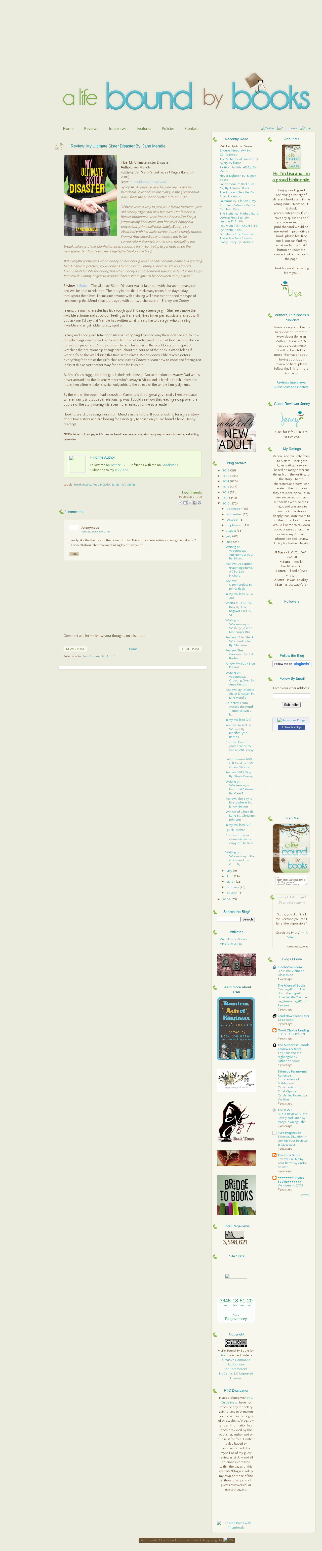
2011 (225, 498)
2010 (226, 503)
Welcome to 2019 (290, 1185)
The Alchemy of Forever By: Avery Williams (239, 161)
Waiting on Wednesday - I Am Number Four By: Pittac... (239, 552)
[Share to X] (189, 502)
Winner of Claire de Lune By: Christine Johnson (240, 815)
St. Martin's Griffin (123, 484)
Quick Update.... (236, 830)
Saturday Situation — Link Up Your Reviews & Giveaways (293, 1140)
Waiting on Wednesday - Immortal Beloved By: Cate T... (240, 787)
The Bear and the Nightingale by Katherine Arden (289, 1057)
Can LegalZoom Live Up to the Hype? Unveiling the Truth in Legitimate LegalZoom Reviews (293, 997)
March (231, 881)
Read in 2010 (101, 484)
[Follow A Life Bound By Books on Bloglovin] (291, 666)
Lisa (222, 1355)
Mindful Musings (231, 943)
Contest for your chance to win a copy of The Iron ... (239, 841)
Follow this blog (291, 727)
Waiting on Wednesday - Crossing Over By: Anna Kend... (240, 678)
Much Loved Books (233, 939)
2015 (226, 476)
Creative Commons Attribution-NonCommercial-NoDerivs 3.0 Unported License (236, 1369)
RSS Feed (121, 470)
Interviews (118, 128)
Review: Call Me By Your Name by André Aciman (292, 1163)
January (231, 892)
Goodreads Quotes (298, 946)
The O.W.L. (285, 1110)
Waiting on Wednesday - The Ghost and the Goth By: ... (240, 858)
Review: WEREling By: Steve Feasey (239, 774)
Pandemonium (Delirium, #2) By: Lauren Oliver (237, 186)
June (229, 542)
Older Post (190, 649)
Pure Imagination (289, 1133)
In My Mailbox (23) (238, 825)
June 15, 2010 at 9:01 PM (96, 531)
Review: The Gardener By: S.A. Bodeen (239, 654)
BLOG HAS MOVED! (291, 1034)
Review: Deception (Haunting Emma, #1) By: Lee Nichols (239, 569)
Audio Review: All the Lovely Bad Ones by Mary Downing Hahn (292, 1118)
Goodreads (170, 465)
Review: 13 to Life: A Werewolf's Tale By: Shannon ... (239, 641)
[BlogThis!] (185, 502)
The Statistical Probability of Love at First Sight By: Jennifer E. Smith (239, 217)
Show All (305, 1195)
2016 (226, 470)
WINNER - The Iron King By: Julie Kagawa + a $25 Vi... (239, 609)
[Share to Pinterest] (199, 502)
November (234, 514)
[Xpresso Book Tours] (236, 1140)
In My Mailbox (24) (238, 720)
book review (82, 484)
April (230, 876)
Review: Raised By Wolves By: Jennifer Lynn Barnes (238, 731)
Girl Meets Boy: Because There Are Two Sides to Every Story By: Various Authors (237, 240)
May (229, 871)
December (234, 509)
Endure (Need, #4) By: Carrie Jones (235, 152)
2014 (226, 481)
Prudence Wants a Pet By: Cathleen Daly (238, 207)
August (231, 530)
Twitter (115, 465)
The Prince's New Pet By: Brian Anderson (237, 194)
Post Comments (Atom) (99, 656)
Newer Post (75, 649)
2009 (226, 899)
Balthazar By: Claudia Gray (238, 201)
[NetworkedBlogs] (291, 720)
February (233, 887)
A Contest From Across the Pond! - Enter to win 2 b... (239, 709)
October (232, 519)
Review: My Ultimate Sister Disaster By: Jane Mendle (118, 146)
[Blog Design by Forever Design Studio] (228, 1540)
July (229, 536)
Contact (191, 128)
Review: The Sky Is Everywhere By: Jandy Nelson (238, 802)
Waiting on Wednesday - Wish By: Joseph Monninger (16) (238, 626)
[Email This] (180, 502)
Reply (74, 553)
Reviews (91, 128)
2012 (226, 492)
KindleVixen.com (290, 967)
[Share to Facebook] (194, 502)
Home (68, 128)
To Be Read (285, 1020)
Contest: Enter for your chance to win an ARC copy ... (239, 748)
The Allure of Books (291, 985)
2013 (226, 487)
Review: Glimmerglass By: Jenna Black (239, 584)
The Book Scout (289, 1155)
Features (144, 128)
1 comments (192, 492)
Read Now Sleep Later (293, 1016)
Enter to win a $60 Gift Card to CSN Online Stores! (239, 763)
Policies (168, 128)
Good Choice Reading (293, 1030)
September (235, 525)
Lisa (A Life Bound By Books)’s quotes (292, 899)
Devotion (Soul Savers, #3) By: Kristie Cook (239, 228)
